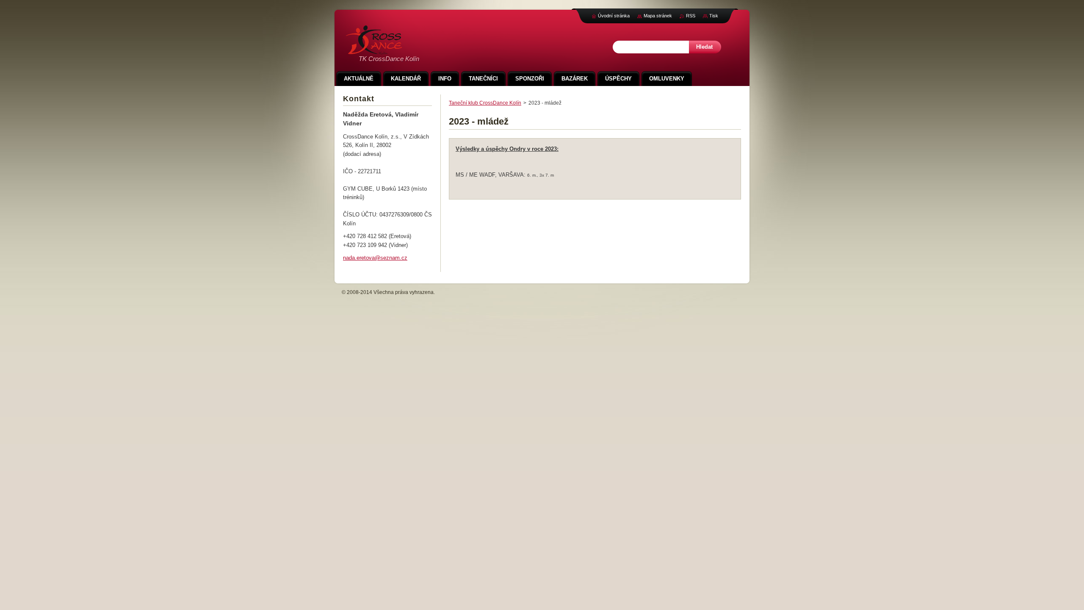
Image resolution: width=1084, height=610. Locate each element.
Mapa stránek (658, 15)
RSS (690, 15)
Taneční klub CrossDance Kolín (485, 102)
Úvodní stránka (614, 15)
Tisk (713, 15)
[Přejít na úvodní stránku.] (374, 50)
